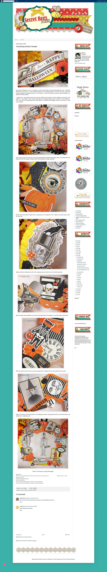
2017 (77, 252)
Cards (77, 211)
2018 (77, 250)
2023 (77, 241)
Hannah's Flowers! (81, 266)
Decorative (22, 490)
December (79, 257)
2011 (77, 294)
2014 (77, 289)
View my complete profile (80, 63)
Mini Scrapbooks (79, 220)
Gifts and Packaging (80, 215)
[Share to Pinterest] (36, 488)
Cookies (77, 212)
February (79, 284)
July (78, 275)
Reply (21, 502)
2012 (77, 292)
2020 (77, 246)
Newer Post (18, 534)
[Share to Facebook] (34, 488)
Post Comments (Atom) (26, 537)
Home (16, 39)
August (78, 273)
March (78, 283)
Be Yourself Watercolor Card (83, 269)
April (78, 281)
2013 (77, 290)
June (78, 277)
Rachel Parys (23, 498)
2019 (77, 248)
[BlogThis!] (31, 488)
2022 (77, 242)
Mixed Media (78, 221)
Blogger (73, 559)
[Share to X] (33, 488)
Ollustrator (63, 559)
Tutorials (22, 39)
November (79, 259)
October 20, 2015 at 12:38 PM (30, 506)
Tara (22, 488)
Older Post (67, 534)
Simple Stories (79, 223)
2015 (77, 255)
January (79, 286)
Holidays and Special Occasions (30, 490)
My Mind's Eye (25, 91)
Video (77, 228)
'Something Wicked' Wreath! (83, 268)
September (79, 272)
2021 (77, 244)
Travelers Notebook (80, 224)
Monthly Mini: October (81, 264)
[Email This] (30, 488)
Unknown (22, 506)
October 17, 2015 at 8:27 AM (32, 498)
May (78, 279)
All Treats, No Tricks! (81, 262)
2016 (77, 253)
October (79, 260)
